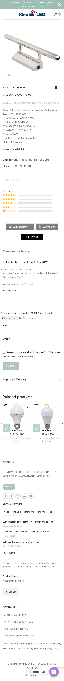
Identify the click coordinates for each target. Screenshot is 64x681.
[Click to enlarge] (9, 75)
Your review (10, 290)
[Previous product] (52, 87)
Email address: (10, 576)
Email (6, 338)
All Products (20, 87)
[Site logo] (32, 13)
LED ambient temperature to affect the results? (28, 521)
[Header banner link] (26, 4)
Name (7, 325)
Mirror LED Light (42, 159)
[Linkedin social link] (25, 166)
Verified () (49, 226)
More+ (9, 486)
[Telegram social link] (29, 166)
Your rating (10, 284)
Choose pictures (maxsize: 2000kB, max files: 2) (27, 312)
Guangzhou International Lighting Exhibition (26, 531)
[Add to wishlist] (26, 408)
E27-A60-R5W (47, 434)
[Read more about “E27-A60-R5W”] (36, 428)
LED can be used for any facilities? (21, 541)
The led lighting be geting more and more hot (27, 511)
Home (6, 87)
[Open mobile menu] (4, 14)
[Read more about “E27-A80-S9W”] (6, 428)
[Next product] (59, 87)
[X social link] (16, 166)
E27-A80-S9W (17, 434)
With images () (21, 226)
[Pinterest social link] (20, 166)
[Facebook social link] (12, 166)
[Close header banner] (59, 4)
